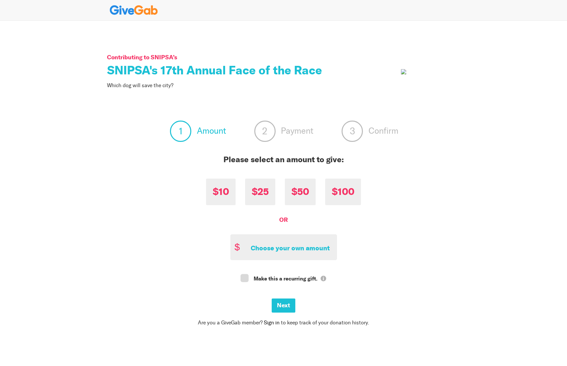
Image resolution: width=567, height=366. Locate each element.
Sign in (272, 322)
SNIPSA (162, 57)
